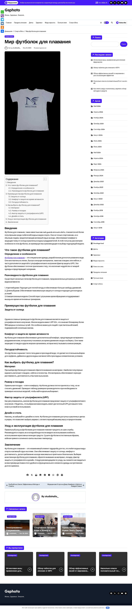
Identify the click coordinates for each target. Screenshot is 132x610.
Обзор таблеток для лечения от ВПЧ (106, 68)
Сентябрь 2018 (99, 222)
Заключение (13, 222)
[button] (44, 179)
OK (108, 607)
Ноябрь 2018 (98, 210)
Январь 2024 (98, 176)
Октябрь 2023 (99, 193)
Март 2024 (97, 164)
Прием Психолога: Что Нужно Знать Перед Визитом (73, 530)
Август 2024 (98, 135)
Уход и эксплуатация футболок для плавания (27, 219)
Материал (15, 208)
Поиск (98, 37)
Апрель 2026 (98, 112)
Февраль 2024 (99, 170)
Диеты (31, 23)
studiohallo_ (52, 496)
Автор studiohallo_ (14, 48)
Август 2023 (98, 199)
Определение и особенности (22, 188)
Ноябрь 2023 (98, 187)
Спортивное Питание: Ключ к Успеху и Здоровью (44, 530)
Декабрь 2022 (99, 205)
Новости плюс (98, 266)
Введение (11, 182)
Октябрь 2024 (99, 124)
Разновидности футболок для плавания (28, 191)
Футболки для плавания (15, 257)
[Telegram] (2, 20)
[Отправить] (2, 31)
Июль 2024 (98, 141)
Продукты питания (20, 23)
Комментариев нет (40, 48)
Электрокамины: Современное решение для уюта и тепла (16, 531)
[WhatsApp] (2, 12)
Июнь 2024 (98, 147)
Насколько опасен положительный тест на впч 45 (110, 82)
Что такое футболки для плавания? (23, 185)
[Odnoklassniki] (2, 27)
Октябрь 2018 (98, 216)
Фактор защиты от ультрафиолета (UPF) (27, 213)
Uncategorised (98, 243)
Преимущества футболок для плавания (25, 194)
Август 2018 (98, 228)
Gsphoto (12, 10)
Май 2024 (97, 152)
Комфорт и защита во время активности (28, 199)
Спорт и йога (73, 23)
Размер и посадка (19, 210)
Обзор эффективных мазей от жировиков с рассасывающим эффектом (109, 74)
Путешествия (62, 23)
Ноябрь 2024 (98, 118)
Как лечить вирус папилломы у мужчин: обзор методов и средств (109, 90)
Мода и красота (50, 23)
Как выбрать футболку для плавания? (24, 205)
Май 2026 (97, 106)
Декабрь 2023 (99, 181)
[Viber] (2, 16)
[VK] (2, 23)
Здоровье (39, 23)
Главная (9, 23)
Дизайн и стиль (18, 216)
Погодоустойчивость (19, 202)
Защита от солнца (18, 196)
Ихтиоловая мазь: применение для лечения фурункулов (109, 61)
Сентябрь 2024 (99, 129)
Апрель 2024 (98, 158)
